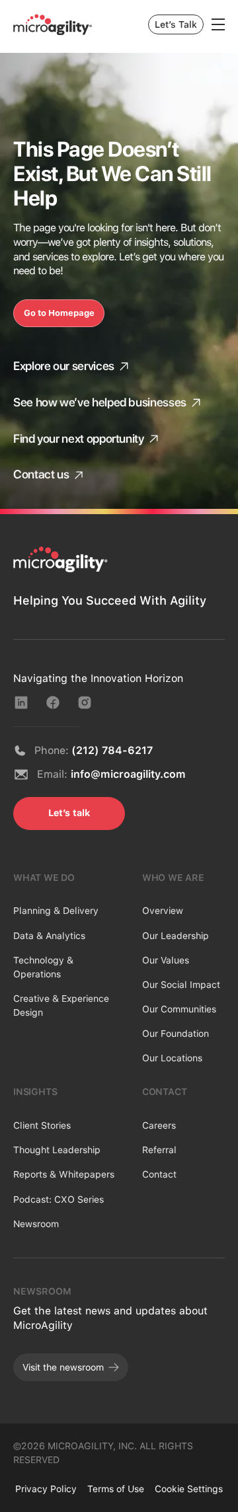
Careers (159, 1125)
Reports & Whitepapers (63, 1174)
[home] (53, 24)
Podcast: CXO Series (58, 1199)
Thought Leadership (56, 1150)
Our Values (165, 960)
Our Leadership (175, 935)
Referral (159, 1150)
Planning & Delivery (56, 910)
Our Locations (172, 1058)
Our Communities (179, 1009)
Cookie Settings (189, 1489)
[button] (218, 24)
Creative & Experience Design (61, 1005)
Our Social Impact (181, 984)
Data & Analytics (49, 935)
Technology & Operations (43, 967)
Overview (162, 910)
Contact (159, 1174)
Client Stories (42, 1125)
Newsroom (36, 1224)
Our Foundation (175, 1033)
